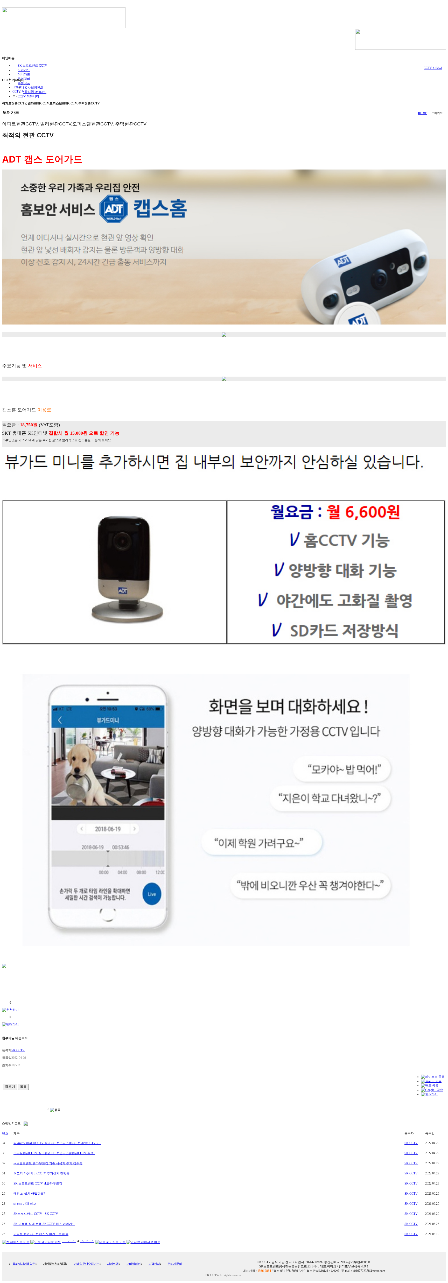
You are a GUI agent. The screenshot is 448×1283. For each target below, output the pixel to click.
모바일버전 (133, 1264)
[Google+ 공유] (432, 1090)
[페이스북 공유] (433, 1076)
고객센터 (154, 1264)
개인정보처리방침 (54, 1264)
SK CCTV (411, 1143)
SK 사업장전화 (33, 87)
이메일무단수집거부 (86, 1264)
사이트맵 (112, 1264)
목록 (23, 1087)
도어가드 (24, 70)
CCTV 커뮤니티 (28, 96)
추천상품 (24, 83)
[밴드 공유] (429, 1085)
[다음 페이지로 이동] (110, 1241)
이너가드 (24, 74)
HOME (422, 113)
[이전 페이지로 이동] (45, 1241)
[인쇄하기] (429, 1094)
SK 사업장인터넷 (34, 92)
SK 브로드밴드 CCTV (32, 65)
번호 (5, 1133)
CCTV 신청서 (433, 68)
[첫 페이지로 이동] (16, 1241)
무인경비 (24, 79)
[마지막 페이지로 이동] (143, 1241)
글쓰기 (10, 1087)
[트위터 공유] (431, 1081)
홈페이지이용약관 (23, 1264)
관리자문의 (174, 1264)
